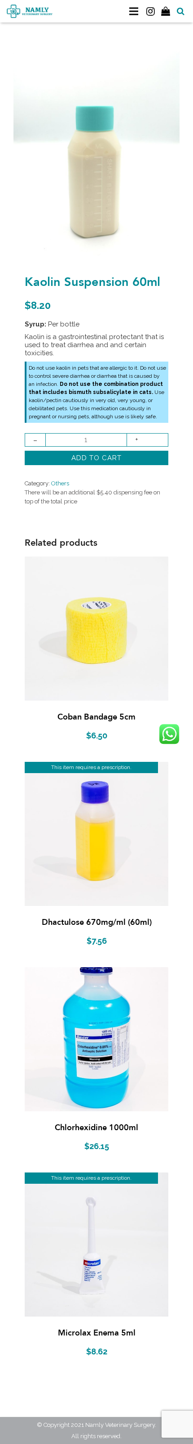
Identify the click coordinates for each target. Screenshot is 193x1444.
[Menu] (134, 11)
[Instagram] (150, 11)
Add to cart (96, 458)
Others (60, 483)
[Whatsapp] (169, 734)
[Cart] (166, 11)
